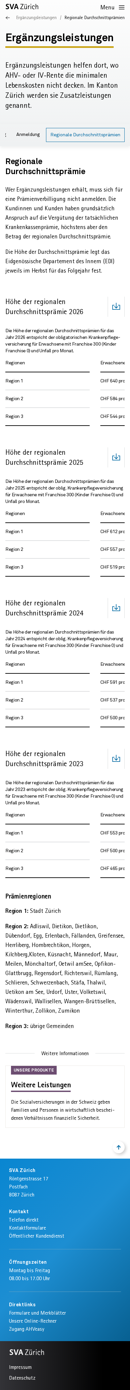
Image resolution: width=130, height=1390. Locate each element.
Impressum (20, 1367)
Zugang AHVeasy (26, 1329)
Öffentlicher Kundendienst (36, 1236)
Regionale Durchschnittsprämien (85, 135)
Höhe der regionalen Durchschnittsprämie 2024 (44, 608)
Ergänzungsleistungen (36, 17)
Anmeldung (28, 134)
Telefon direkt (24, 1220)
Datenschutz (22, 1378)
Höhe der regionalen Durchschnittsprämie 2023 (44, 758)
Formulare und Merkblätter (37, 1313)
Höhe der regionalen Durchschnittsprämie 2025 (44, 457)
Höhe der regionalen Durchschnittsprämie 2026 (44, 306)
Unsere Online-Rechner (33, 1321)
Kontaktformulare (27, 1228)
